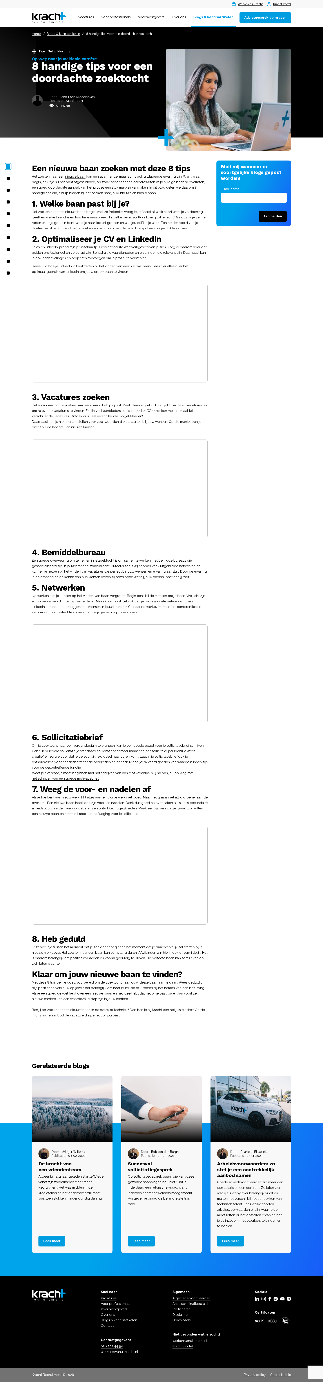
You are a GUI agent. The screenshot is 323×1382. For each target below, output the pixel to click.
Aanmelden (272, 216)
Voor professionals (116, 17)
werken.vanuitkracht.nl (189, 1341)
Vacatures (86, 17)
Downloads (181, 1320)
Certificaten (181, 1309)
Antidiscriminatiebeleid (190, 1304)
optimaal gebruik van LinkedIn (55, 272)
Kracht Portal (282, 4)
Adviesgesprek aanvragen (265, 18)
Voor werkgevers (151, 17)
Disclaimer (180, 1315)
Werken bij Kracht (250, 4)
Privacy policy (255, 1375)
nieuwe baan (75, 177)
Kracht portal (182, 1346)
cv (38, 247)
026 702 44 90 (112, 1346)
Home (36, 34)
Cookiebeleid (280, 1375)
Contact (107, 1326)
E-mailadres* (230, 189)
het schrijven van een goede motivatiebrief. (65, 778)
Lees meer (51, 1241)
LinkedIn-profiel (57, 247)
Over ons (179, 17)
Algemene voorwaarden (191, 1298)
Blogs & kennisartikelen (213, 17)
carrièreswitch (144, 182)
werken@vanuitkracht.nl (119, 1352)
